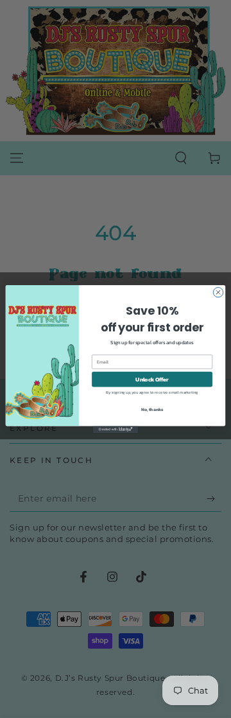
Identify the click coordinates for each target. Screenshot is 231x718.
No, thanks (152, 409)
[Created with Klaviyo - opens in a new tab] (115, 429)
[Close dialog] (218, 292)
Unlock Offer (151, 379)
